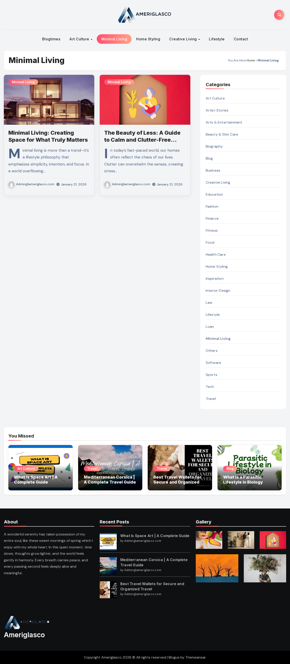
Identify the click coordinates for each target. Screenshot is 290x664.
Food (210, 242)
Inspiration (215, 278)
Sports (211, 374)
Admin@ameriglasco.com (35, 184)
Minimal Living (114, 39)
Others (212, 350)
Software (213, 362)
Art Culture (79, 39)
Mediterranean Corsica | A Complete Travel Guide (110, 479)
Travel (211, 398)
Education (214, 194)
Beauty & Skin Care (222, 134)
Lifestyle (217, 39)
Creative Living (183, 39)
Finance (212, 218)
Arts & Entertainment (224, 122)
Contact (241, 39)
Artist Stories (217, 110)
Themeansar (195, 657)
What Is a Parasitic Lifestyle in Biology (243, 479)
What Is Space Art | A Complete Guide (36, 479)
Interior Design (218, 290)
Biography (214, 146)
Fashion (212, 206)
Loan (210, 326)
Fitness (212, 230)
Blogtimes (51, 39)
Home (251, 60)
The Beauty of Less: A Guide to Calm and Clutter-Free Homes (142, 139)
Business (213, 170)
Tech (210, 386)
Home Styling (148, 39)
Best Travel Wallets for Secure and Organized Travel (177, 482)
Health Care (216, 254)
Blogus (174, 657)
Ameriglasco (24, 635)
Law (209, 302)
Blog (209, 158)
